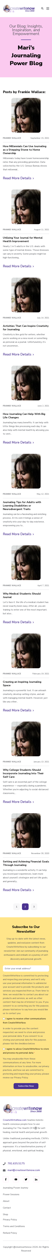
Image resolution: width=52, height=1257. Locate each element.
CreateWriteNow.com (15, 1120)
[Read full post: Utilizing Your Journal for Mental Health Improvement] (26, 206)
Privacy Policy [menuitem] (10, 1219)
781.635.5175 (16, 1163)
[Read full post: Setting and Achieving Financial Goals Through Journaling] (26, 830)
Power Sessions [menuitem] (11, 1194)
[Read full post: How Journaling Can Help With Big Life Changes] (26, 383)
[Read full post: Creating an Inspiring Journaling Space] (26, 650)
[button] (42, 8)
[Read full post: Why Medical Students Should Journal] (26, 562)
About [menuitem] (6, 1201)
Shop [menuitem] (5, 1214)
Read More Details (18, 178)
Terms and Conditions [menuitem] (14, 1226)
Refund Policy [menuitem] (10, 1233)
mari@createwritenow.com (24, 1170)
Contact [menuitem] (7, 1207)
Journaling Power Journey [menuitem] (15, 1187)
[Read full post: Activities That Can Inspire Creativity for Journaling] (26, 295)
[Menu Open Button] (47, 8)
